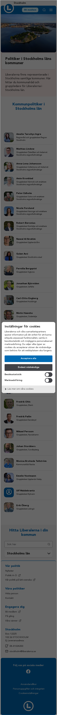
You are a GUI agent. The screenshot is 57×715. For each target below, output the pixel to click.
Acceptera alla (28, 358)
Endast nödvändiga (28, 367)
